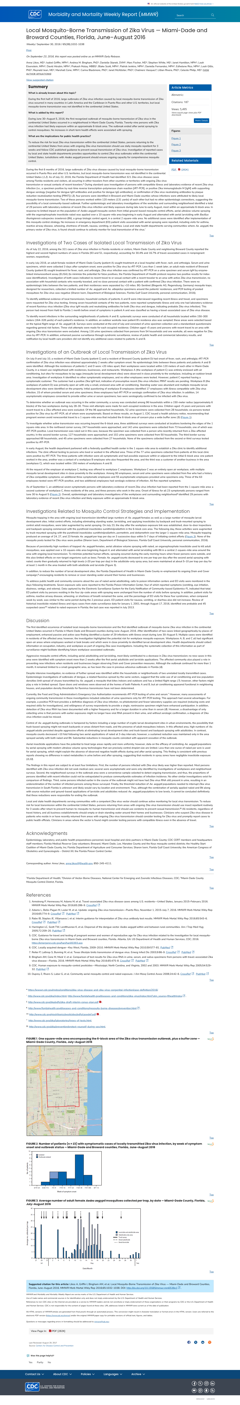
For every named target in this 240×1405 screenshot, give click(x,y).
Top (211, 235)
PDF (180, 169)
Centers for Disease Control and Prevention (54, 1345)
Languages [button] (111, 1374)
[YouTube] (194, 1390)
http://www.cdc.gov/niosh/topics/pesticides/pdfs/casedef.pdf (62, 1014)
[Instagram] (206, 1383)
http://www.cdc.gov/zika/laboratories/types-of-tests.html (59, 1020)
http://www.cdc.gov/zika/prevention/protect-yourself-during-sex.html (67, 1026)
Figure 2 (176, 144)
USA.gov (211, 1399)
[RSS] (212, 1390)
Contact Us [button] (33, 1374)
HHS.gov (200, 1399)
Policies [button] (86, 1374)
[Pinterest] (200, 1390)
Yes (30, 1362)
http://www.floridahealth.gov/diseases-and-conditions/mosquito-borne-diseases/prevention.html (82, 1008)
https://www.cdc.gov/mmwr (58, 1315)
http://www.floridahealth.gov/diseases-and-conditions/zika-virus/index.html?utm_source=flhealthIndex (125, 996)
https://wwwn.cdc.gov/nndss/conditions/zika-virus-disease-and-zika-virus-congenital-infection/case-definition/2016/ (93, 990)
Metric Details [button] (201, 120)
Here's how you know (203, 4)
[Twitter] (200, 1383)
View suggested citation (39, 80)
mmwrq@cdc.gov (101, 1321)
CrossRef (91, 905)
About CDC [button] (61, 1374)
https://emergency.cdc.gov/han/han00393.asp (57, 943)
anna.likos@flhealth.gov (79, 863)
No (49, 1362)
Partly (40, 1362)
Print (28, 50)
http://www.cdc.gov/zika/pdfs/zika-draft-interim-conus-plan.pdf (63, 1002)
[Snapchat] (206, 1390)
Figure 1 (176, 138)
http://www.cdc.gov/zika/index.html (47, 996)
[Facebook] (194, 1383)
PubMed (71, 913)
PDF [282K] (58, 1331)
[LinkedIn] (212, 1383)
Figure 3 (176, 150)
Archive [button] (136, 1374)
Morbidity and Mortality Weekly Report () (103, 14)
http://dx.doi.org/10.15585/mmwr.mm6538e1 (152, 1288)
